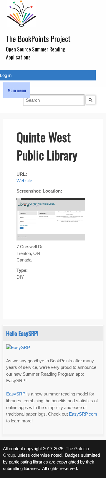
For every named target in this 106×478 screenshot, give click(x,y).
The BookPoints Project (38, 38)
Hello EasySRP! (22, 333)
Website (24, 180)
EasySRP (15, 393)
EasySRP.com (83, 413)
